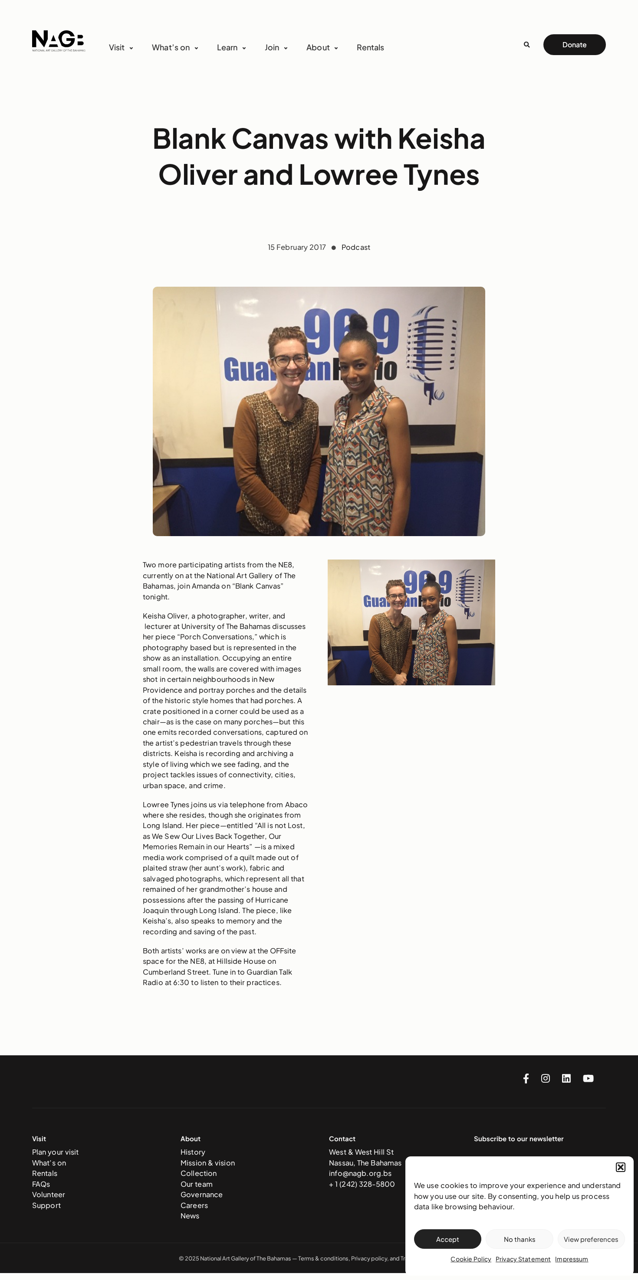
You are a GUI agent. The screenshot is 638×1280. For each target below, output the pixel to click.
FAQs (41, 1183)
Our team (197, 1183)
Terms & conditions (323, 1258)
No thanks (520, 1239)
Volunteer (48, 1194)
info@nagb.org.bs (360, 1173)
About (318, 47)
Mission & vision (208, 1162)
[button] (620, 1167)
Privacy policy (369, 1258)
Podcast (356, 247)
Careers (194, 1205)
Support (46, 1205)
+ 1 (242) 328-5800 (362, 1183)
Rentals (370, 47)
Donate (574, 44)
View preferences (591, 1239)
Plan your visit (55, 1151)
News (190, 1215)
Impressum (571, 1259)
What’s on (49, 1162)
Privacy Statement (523, 1259)
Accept (447, 1239)
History (193, 1151)
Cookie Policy (471, 1259)
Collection (199, 1173)
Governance (202, 1194)
